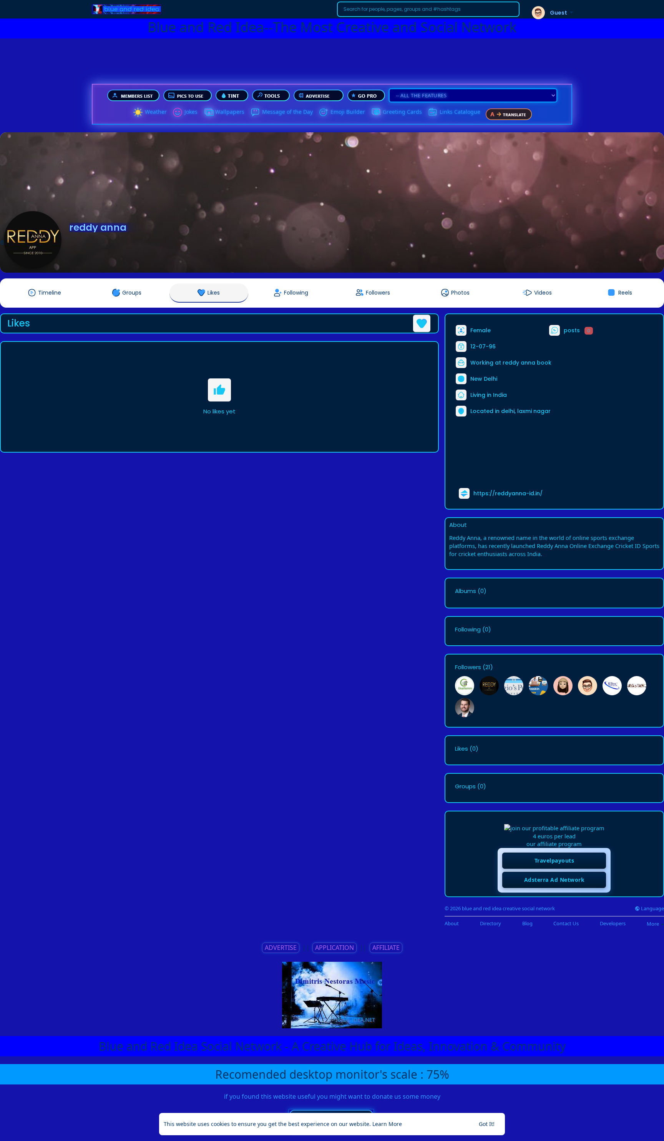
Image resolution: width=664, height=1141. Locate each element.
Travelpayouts (554, 860)
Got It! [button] (487, 1124)
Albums (465, 591)
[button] (428, 9)
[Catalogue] (432, 112)
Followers (468, 667)
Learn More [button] (387, 1124)
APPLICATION (334, 947)
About (452, 923)
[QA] (375, 112)
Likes (461, 749)
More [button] (653, 923)
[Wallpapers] (208, 112)
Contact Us (566, 923)
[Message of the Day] (255, 112)
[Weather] (138, 112)
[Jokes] (177, 112)
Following (468, 629)
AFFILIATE (386, 947)
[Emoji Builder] (323, 112)
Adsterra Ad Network (554, 879)
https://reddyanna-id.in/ (508, 493)
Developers (613, 923)
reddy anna (97, 227)
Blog (527, 923)
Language (652, 908)
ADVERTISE (281, 947)
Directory (490, 923)
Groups (465, 786)
